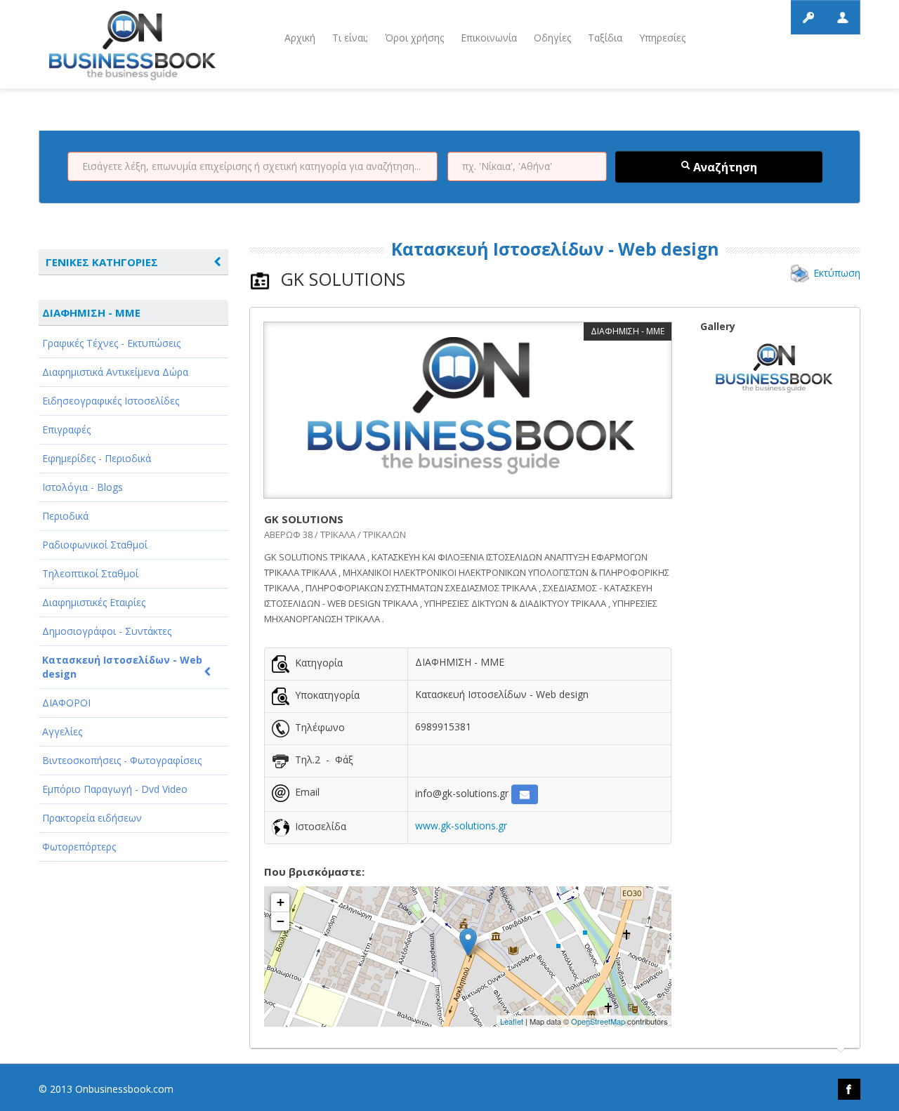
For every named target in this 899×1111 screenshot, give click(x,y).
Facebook (849, 1089)
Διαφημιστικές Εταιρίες (93, 602)
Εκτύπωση (836, 273)
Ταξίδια (605, 37)
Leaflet (511, 1021)
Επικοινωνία (489, 37)
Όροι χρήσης (414, 37)
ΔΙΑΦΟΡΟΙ (66, 702)
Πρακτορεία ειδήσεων (92, 817)
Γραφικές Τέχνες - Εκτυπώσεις (111, 343)
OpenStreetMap (598, 1021)
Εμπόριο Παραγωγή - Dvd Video (115, 789)
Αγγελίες (62, 731)
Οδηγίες (552, 37)
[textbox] (252, 166)
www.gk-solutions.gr (461, 825)
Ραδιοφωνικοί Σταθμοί (94, 544)
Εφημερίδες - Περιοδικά (96, 458)
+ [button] (280, 902)
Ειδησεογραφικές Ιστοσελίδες (110, 400)
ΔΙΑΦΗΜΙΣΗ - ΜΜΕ (91, 312)
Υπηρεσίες (662, 37)
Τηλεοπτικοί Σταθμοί (90, 573)
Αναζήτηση (723, 167)
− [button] (280, 921)
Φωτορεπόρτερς (79, 846)
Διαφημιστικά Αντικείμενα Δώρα (115, 372)
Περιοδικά (65, 515)
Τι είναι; (350, 37)
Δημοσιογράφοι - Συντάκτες (106, 631)
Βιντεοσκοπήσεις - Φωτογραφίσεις (122, 760)
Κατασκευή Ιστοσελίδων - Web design (122, 667)
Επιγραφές (66, 429)
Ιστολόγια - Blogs (82, 487)
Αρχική (299, 37)
